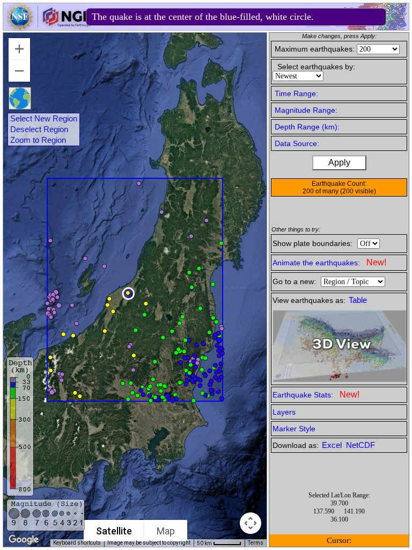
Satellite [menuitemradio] (114, 531)
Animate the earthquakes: (329, 262)
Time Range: (296, 93)
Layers (284, 412)
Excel (333, 445)
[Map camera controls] (250, 523)
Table (358, 300)
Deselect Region (39, 129)
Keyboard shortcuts (77, 543)
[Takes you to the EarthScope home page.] (48, 27)
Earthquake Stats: (316, 394)
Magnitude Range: (306, 110)
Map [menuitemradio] (166, 531)
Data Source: (297, 143)
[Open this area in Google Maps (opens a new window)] (23, 540)
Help (316, 18)
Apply (339, 162)
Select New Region (43, 118)
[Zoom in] (19, 49)
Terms (255, 543)
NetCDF (360, 445)
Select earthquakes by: (316, 66)
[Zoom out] (19, 71)
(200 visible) (358, 191)
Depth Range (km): (307, 126)
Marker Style (294, 428)
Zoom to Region (38, 140)
